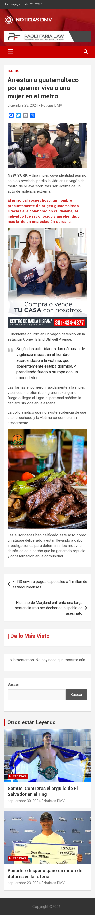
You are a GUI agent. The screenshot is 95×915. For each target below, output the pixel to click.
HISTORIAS (17, 776)
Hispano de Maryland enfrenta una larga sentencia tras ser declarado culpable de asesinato (48, 608)
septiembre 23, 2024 (24, 883)
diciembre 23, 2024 (23, 105)
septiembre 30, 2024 (24, 801)
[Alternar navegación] (10, 52)
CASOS (14, 71)
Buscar (13, 684)
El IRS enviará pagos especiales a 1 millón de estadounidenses (50, 584)
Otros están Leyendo (31, 722)
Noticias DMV (51, 105)
